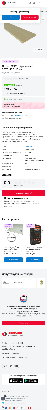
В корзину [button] (13, 260)
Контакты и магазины (11, 354)
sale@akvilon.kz (8, 349)
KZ (5, 391)
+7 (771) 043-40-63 (12, 343)
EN (8, 391)
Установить (24, 323)
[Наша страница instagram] (4, 366)
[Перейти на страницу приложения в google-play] (31, 381)
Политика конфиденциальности (13, 398)
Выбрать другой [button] (29, 17)
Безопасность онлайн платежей (13, 403)
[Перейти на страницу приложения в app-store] (16, 381)
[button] (43, 19)
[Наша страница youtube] (16, 366)
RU (3, 391)
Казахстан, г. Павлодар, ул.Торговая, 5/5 (19, 346)
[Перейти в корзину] (38, 3)
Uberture (28, 146)
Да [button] (11, 17)
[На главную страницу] (13, 334)
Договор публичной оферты (12, 401)
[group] (11, 79)
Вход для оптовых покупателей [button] (14, 357)
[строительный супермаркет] (4, 3)
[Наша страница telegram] (10, 366)
